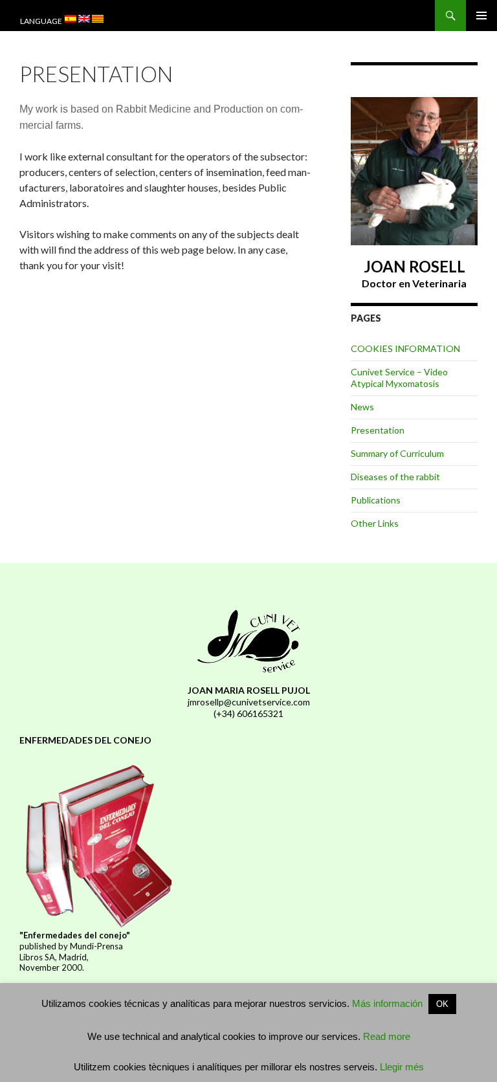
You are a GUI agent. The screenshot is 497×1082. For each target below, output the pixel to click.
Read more (386, 1036)
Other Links (375, 523)
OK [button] (442, 1004)
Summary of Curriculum (397, 453)
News (362, 406)
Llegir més (400, 1066)
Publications (376, 499)
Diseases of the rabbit (395, 476)
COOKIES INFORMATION (405, 348)
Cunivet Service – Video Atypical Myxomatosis (399, 377)
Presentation (377, 430)
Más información (387, 1003)
